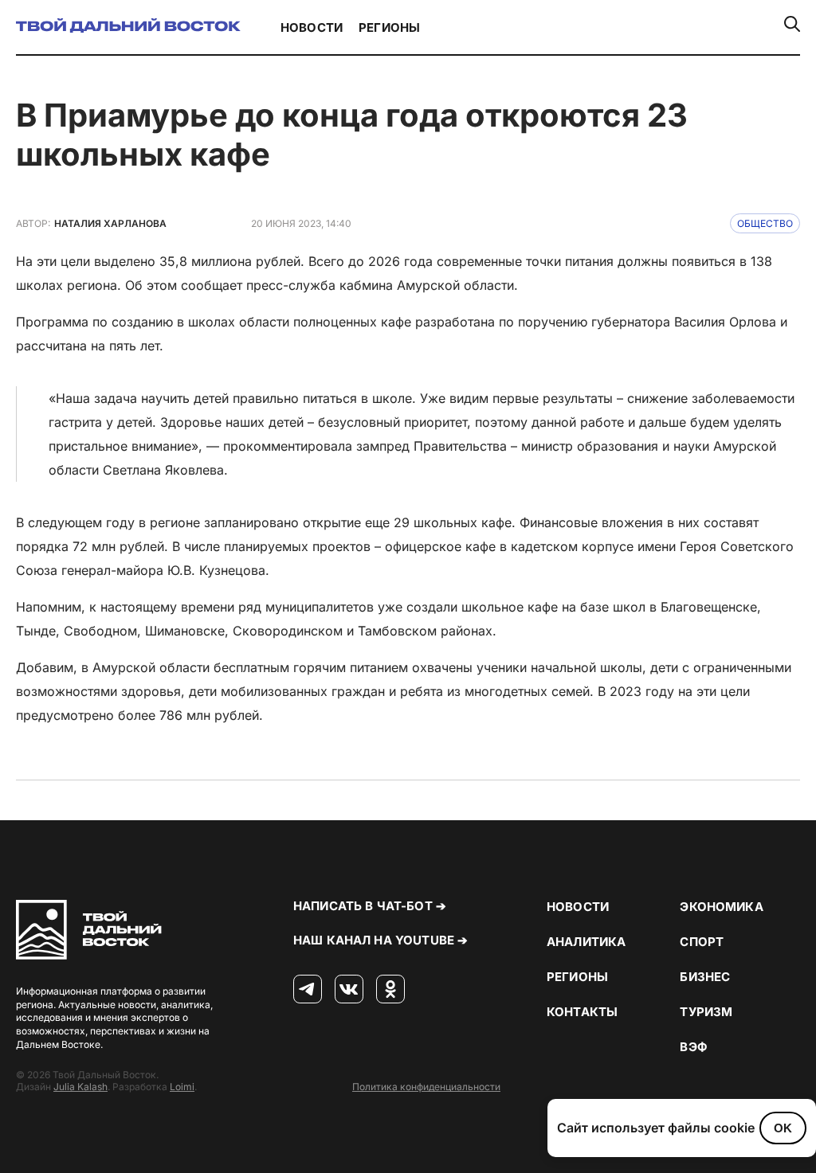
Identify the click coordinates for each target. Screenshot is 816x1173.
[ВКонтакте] (349, 990)
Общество (765, 223)
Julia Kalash (80, 1087)
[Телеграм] (307, 990)
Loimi (182, 1087)
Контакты (582, 1011)
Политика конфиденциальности (426, 1087)
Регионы (389, 27)
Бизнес (705, 976)
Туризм (706, 1011)
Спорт (702, 941)
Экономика (721, 906)
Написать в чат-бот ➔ (369, 906)
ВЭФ (693, 1046)
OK (783, 1128)
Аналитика (586, 941)
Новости (311, 27)
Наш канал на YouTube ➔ (380, 940)
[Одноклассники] (390, 990)
